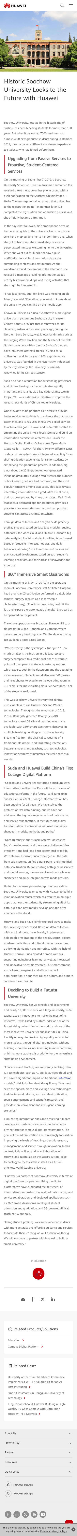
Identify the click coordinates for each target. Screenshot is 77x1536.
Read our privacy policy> (53, 1531)
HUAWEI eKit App (23, 1484)
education (65, 1078)
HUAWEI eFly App (23, 1493)
